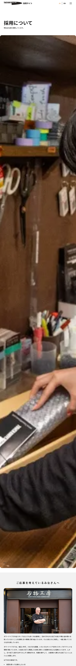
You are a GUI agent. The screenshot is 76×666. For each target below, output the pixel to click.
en (65, 3)
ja (60, 3)
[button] (70, 3)
